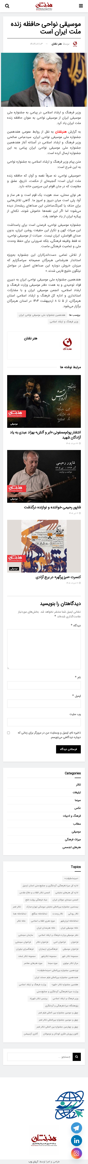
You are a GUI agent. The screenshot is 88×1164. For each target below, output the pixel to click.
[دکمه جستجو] (7, 6)
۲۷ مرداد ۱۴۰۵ (72, 443)
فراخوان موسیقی (70, 949)
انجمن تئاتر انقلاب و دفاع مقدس (34, 892)
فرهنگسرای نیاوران (24, 949)
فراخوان (74, 942)
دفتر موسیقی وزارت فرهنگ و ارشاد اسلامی (58, 935)
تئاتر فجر (17, 907)
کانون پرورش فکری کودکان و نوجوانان (60, 1034)
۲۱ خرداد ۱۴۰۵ (73, 583)
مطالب (77, 824)
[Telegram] (76, 1127)
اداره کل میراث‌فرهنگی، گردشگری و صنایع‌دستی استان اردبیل (50, 885)
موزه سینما (53, 963)
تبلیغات (77, 792)
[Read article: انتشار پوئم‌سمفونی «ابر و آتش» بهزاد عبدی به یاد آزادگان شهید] (44, 401)
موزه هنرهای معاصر (33, 963)
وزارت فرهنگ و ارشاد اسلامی (32, 984)
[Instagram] (76, 1153)
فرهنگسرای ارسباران (48, 949)
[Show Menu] (81, 6)
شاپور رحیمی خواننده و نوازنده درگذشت (52, 507)
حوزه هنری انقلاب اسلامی (43, 921)
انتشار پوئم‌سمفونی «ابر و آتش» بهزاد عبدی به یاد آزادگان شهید (45, 434)
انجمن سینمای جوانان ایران (65, 900)
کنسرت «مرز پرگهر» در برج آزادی (58, 577)
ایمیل (76, 696)
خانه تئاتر (21, 921)
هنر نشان (57, 44)
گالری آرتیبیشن (31, 1034)
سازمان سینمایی (25, 935)
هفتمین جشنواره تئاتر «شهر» (65, 984)
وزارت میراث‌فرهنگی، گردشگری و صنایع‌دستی (57, 991)
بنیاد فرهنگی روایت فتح (36, 900)
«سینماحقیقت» (71, 878)
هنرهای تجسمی (71, 847)
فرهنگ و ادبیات (72, 816)
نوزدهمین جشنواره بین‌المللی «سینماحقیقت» (57, 970)
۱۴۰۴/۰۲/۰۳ (36, 44)
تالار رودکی (73, 914)
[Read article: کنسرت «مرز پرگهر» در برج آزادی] (44, 546)
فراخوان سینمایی (23, 942)
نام (78, 677)
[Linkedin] (76, 1140)
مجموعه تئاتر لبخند (27, 956)
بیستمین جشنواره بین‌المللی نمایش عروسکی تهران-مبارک (52, 907)
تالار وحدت (58, 914)
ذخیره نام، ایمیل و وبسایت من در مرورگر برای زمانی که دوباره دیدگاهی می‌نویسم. (49, 734)
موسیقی (14, 424)
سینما (78, 800)
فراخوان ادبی (59, 942)
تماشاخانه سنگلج (39, 914)
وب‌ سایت (75, 714)
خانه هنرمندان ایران (46, 928)
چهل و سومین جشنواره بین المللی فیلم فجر (58, 1013)
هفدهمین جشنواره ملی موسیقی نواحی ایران (42, 315)
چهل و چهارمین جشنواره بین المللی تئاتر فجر (57, 1027)
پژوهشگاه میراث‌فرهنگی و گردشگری (61, 1006)
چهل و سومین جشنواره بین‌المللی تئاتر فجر (58, 1020)
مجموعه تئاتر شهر (70, 956)
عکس (77, 808)
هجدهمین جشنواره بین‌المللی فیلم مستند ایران (56, 977)
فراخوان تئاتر (42, 942)
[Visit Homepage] (44, 6)
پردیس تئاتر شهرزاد (38, 998)
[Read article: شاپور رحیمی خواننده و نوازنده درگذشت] (44, 476)
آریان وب (33, 1162)
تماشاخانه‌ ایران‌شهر (69, 921)
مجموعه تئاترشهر (48, 956)
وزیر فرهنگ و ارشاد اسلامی (64, 322)
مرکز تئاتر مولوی (70, 963)
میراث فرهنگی (73, 839)
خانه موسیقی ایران (69, 928)
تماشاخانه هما (19, 914)
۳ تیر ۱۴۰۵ (74, 513)
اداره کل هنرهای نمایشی (66, 892)
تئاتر (78, 784)
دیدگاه (76, 625)
